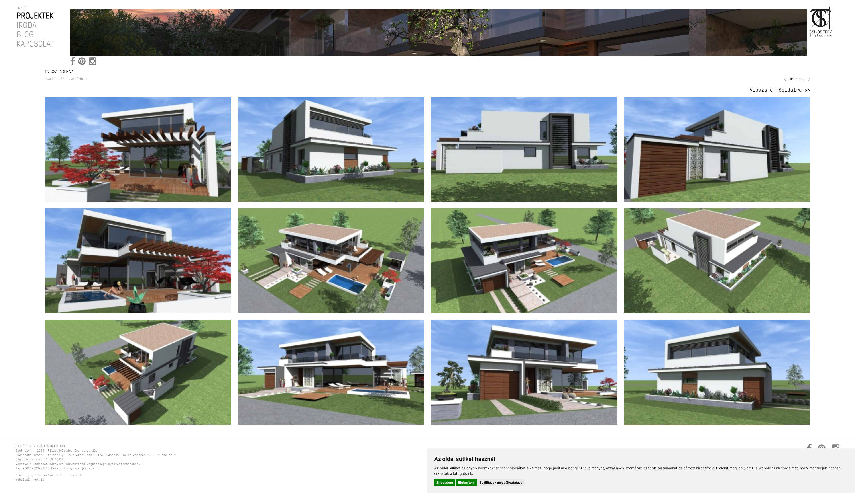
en (18, 8)
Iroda (27, 25)
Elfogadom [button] (444, 482)
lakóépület (78, 79)
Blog (25, 34)
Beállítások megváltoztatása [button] (501, 482)
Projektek (35, 15)
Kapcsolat (35, 43)
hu (24, 8)
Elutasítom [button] (466, 482)
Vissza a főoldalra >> (780, 90)
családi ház (54, 79)
